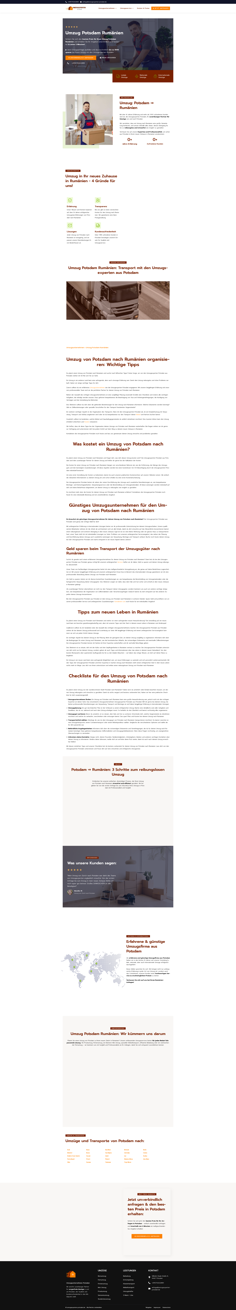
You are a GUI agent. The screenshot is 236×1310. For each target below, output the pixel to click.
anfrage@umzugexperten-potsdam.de (95, 2)
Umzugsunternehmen (106, 8)
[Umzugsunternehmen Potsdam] (75, 8)
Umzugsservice (126, 8)
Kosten (86, 422)
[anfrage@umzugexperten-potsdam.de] (81, 2)
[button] (127, 98)
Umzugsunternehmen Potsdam (78, 1283)
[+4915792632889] (66, 2)
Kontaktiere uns (119, 601)
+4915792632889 (73, 2)
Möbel (138, 414)
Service (120, 562)
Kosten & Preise (143, 8)
